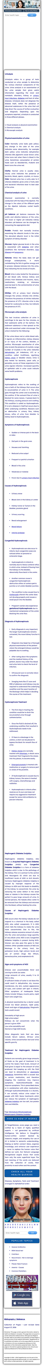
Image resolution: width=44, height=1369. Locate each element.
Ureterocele (14, 595)
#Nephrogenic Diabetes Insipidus (18, 1114)
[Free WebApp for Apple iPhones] (22, 1306)
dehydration (10, 352)
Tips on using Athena (31, 10)
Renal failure (17, 527)
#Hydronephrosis (25, 1112)
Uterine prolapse (18, 533)
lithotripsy (23, 753)
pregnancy (19, 252)
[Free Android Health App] (22, 1298)
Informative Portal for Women (13, 10)
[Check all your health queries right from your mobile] (22, 1290)
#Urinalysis (13, 1112)
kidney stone (10, 358)
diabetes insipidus (12, 1101)
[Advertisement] (22, 45)
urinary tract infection (30, 478)
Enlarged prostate (19, 765)
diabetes (21, 98)
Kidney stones (17, 751)
